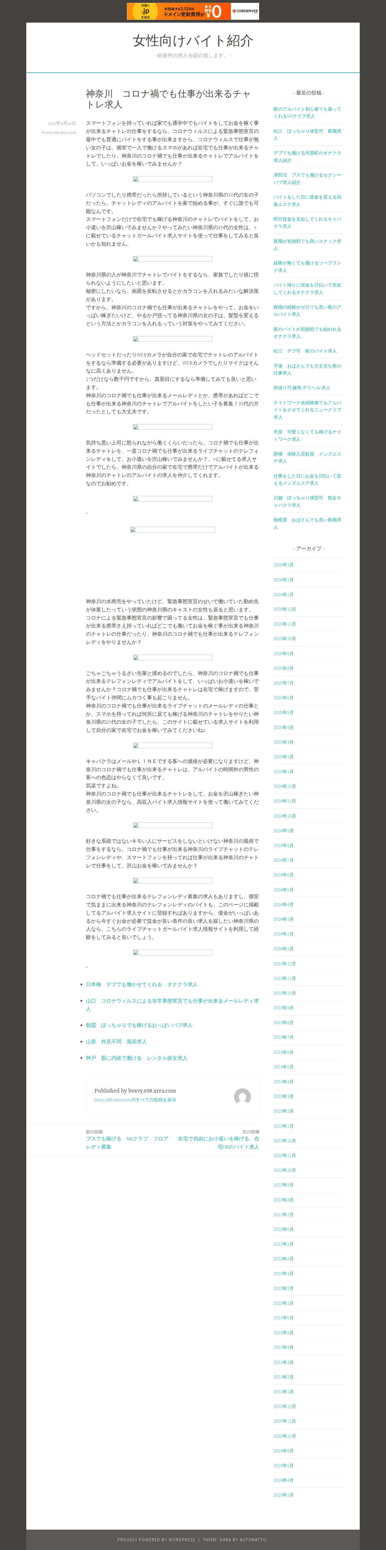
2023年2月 (284, 1111)
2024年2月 (284, 934)
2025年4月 (284, 727)
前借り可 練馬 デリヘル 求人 (302, 387)
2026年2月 (284, 579)
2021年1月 (284, 1391)
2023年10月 (285, 993)
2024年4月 (284, 904)
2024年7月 (284, 860)
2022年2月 (284, 1288)
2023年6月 (284, 1052)
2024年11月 (285, 801)
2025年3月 (284, 742)
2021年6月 (284, 1318)
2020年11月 (285, 1421)
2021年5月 (284, 1332)
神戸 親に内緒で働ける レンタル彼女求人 (137, 1058)
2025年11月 (285, 624)
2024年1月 (284, 948)
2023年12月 (285, 963)
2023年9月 (284, 1008)
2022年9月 (284, 1185)
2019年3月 (284, 1495)
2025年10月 (285, 638)
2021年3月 (284, 1362)
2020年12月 (285, 1406)
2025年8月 (284, 668)
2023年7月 (284, 1037)
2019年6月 (284, 1451)
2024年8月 (284, 845)
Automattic (253, 1539)
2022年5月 (284, 1244)
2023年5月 (284, 1067)
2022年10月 (285, 1170)
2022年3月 (284, 1273)
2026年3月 (284, 564)
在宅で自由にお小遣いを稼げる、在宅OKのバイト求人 (218, 1139)
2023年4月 (284, 1081)
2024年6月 (284, 875)
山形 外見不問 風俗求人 (116, 1041)
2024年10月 (285, 816)
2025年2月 (284, 757)
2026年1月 (284, 594)
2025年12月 (285, 609)
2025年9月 (284, 653)
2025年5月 (284, 712)
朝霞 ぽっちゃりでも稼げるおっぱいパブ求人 (139, 1025)
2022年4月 (284, 1258)
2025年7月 (284, 683)
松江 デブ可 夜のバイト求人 (305, 351)
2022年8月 (284, 1200)
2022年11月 (285, 1155)
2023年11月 (285, 978)
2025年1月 (284, 771)
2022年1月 (284, 1303)
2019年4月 (284, 1480)
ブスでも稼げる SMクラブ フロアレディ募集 (127, 1139)
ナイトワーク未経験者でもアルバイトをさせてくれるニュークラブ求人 (307, 410)
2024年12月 (285, 786)
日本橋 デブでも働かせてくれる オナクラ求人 (142, 984)
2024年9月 (284, 830)
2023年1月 (284, 1126)
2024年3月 (284, 919)
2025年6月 (284, 697)
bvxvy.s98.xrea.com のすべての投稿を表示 (135, 1099)
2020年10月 (285, 1436)
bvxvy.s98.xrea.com (59, 132)
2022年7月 (284, 1214)
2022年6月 (284, 1229)
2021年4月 (284, 1347)
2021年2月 (284, 1377)
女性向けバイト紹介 (193, 42)
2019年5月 (284, 1465)
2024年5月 (284, 890)
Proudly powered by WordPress (156, 1539)
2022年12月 (285, 1140)
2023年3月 (284, 1096)
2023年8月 (284, 1022)
